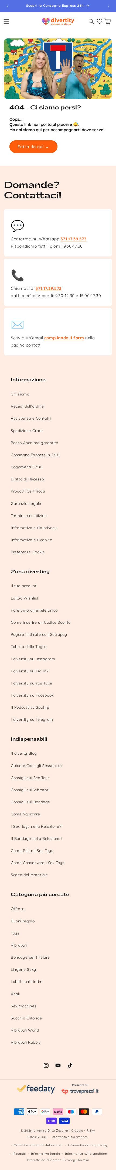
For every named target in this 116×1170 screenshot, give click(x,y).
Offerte (17, 908)
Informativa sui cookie (31, 539)
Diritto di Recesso (27, 479)
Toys (15, 933)
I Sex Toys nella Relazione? (36, 826)
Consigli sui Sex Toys (30, 777)
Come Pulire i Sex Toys (32, 850)
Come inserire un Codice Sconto (41, 622)
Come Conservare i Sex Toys (37, 862)
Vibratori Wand (25, 1030)
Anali (15, 993)
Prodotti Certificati (28, 491)
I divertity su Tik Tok (29, 671)
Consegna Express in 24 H (35, 454)
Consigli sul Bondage (30, 802)
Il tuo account (23, 585)
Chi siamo (20, 394)
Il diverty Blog (24, 753)
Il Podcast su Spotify (30, 707)
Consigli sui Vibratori (30, 789)
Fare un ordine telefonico (34, 610)
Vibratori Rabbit (25, 1042)
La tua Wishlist (25, 598)
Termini (83, 1160)
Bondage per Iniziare (30, 957)
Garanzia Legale (26, 503)
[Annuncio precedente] (7, 6)
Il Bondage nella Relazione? (37, 838)
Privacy (69, 1160)
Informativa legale (45, 1153)
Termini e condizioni (29, 515)
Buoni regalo (23, 921)
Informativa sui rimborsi (70, 1137)
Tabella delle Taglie (29, 646)
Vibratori (19, 945)
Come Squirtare (25, 814)
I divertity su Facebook (32, 695)
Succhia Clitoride (26, 1018)
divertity (40, 1130)
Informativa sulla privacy (34, 527)
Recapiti (19, 1153)
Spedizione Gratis (27, 430)
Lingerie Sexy (23, 969)
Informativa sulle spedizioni (86, 1153)
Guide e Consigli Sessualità (36, 765)
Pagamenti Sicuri (27, 467)
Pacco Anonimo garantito (34, 442)
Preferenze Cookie (28, 552)
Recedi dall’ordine (27, 406)
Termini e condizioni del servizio (38, 1145)
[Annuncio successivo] (109, 6)
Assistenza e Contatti (31, 418)
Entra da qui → (33, 146)
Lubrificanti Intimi (27, 981)
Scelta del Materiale (29, 874)
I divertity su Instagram (33, 659)
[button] (6, 21)
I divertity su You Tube (31, 683)
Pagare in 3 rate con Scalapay (39, 634)
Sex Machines (23, 1006)
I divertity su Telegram (32, 719)
